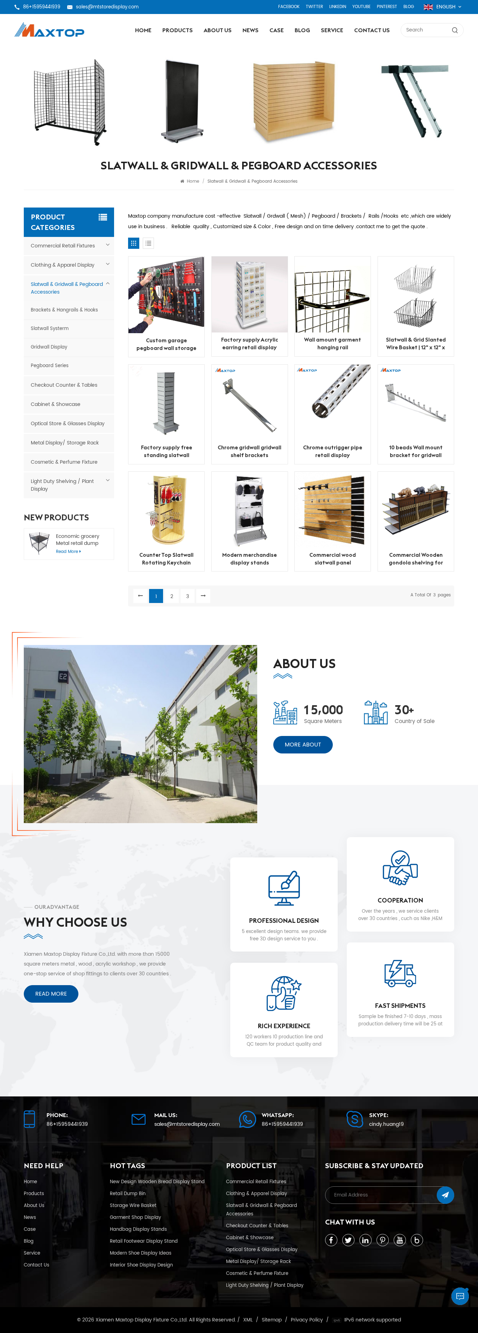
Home (143, 30)
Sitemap (272, 1320)
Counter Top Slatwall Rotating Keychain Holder (166, 559)
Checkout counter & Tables (64, 385)
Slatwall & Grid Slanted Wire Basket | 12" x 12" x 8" (416, 343)
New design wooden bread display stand (157, 1182)
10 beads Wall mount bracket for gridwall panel (416, 451)
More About (303, 744)
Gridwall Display (49, 347)
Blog (408, 6)
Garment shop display (135, 1217)
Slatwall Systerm (50, 328)
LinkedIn (337, 6)
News (250, 30)
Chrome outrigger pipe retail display (332, 451)
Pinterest (387, 6)
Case (276, 30)
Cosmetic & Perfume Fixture (64, 462)
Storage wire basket (133, 1205)
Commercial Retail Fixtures (63, 246)
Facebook (289, 6)
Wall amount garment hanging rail (332, 343)
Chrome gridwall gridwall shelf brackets (249, 451)
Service (332, 30)
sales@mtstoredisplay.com (107, 6)
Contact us (372, 30)
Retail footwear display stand (144, 1241)
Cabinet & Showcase (55, 404)
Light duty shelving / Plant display (62, 485)
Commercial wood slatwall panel (332, 559)
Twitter (314, 6)
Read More (51, 993)
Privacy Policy (307, 1320)
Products (177, 30)
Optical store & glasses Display (68, 424)
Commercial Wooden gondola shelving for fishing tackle (416, 559)
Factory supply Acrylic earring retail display (249, 343)
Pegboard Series (50, 366)
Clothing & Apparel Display (62, 265)
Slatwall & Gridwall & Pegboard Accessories (67, 288)
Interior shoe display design (141, 1265)
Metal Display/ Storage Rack (65, 443)
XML (248, 1320)
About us (218, 30)
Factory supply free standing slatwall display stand (166, 451)
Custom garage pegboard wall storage (166, 344)
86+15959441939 (41, 6)
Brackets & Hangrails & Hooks (64, 310)
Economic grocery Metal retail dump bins (77, 540)
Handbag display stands (138, 1229)
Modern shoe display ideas (140, 1253)
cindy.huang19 (386, 1124)
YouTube (361, 6)
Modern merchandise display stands (249, 559)
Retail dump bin (128, 1194)
